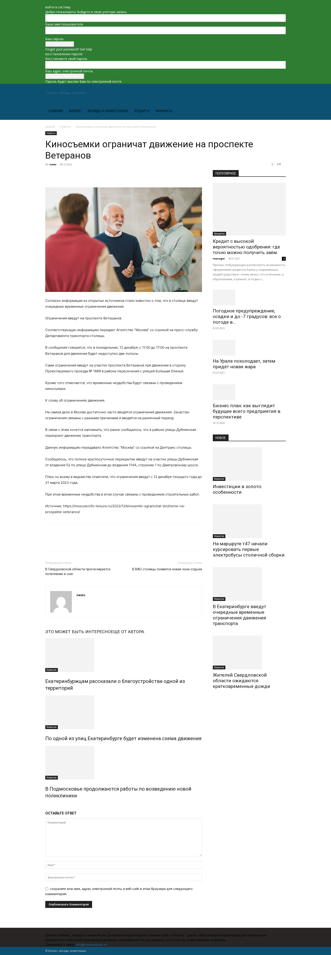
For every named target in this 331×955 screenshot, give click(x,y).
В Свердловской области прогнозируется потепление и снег (77, 571)
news (53, 164)
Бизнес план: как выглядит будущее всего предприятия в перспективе (246, 411)
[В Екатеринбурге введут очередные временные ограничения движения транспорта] (249, 584)
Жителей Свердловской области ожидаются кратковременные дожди (241, 680)
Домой (50, 127)
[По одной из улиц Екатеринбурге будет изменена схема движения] (123, 712)
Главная (55, 111)
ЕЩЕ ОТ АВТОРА (127, 631)
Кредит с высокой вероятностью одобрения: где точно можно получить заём (246, 247)
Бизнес (75, 111)
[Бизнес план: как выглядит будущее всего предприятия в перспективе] (249, 392)
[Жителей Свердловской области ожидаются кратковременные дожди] (249, 652)
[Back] (46, 2)
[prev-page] (46, 805)
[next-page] (49, 805)
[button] (280, 93)
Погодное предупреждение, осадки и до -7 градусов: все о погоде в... (247, 316)
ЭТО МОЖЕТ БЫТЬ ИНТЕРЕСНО (78, 631)
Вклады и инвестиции (108, 111)
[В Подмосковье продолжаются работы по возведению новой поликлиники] (123, 763)
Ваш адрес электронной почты (69, 71)
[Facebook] (49, 174)
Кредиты (142, 111)
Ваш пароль (54, 39)
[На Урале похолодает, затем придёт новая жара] (249, 347)
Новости (65, 127)
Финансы (164, 111)
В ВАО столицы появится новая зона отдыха (167, 569)
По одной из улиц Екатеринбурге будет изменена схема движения (123, 738)
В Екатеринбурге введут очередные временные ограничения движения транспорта (239, 615)
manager (219, 258)
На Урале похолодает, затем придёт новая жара (244, 363)
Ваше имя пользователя (64, 24)
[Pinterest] (70, 174)
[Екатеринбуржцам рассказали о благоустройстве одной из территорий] (123, 655)
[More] (91, 174)
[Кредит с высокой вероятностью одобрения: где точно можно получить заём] (249, 209)
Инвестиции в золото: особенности (237, 489)
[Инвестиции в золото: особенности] (249, 464)
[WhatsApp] (80, 174)
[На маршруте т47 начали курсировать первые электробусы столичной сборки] (249, 521)
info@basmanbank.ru (91, 944)
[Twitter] (60, 174)
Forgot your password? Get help (68, 49)
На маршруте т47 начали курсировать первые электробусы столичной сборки (249, 549)
